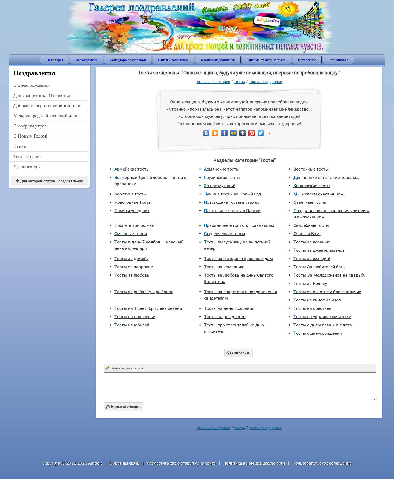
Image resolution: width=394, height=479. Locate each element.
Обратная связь (124, 463)
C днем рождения (31, 85)
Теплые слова (27, 156)
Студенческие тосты (224, 233)
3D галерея (54, 60)
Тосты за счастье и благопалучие (327, 291)
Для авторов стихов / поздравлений (49, 181)
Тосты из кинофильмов (317, 300)
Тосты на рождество (225, 316)
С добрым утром (30, 126)
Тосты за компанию (224, 266)
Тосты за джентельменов (319, 250)
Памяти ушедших (132, 210)
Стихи (20, 146)
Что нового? (338, 60)
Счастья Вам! (307, 233)
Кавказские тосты (311, 185)
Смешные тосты (130, 233)
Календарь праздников (128, 60)
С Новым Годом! (30, 136)
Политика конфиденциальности (254, 463)
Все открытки (86, 60)
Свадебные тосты (311, 225)
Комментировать (123, 407)
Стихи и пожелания (173, 60)
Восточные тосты (311, 169)
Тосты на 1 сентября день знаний (148, 308)
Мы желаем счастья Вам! (319, 194)
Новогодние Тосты (133, 202)
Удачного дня (27, 166)
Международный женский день (45, 115)
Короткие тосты (130, 194)
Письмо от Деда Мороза (266, 60)
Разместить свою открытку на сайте (181, 463)
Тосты (239, 82)
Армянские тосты (221, 169)
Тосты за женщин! (311, 258)
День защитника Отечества (41, 95)
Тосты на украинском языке (322, 316)
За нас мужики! (219, 185)
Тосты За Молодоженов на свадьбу (329, 275)
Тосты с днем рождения (317, 333)
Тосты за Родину (310, 283)
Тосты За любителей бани (319, 266)
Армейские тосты (132, 169)
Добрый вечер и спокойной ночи (47, 105)
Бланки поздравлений (218, 60)
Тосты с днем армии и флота (322, 324)
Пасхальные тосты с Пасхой (232, 210)
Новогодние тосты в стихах (231, 202)
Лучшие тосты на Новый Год (232, 194)
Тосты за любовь (131, 275)
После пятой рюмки (134, 225)
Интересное (307, 60)
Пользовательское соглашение (322, 463)
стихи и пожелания (213, 82)
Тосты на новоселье (134, 316)
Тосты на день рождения (229, 308)
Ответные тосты (309, 202)
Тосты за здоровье (265, 82)
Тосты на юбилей (131, 324)
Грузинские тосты (222, 177)
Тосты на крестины (312, 308)
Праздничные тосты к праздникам (239, 225)
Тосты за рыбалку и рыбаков (143, 291)
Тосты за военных (311, 241)
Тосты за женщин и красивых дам (238, 258)
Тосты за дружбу (131, 258)
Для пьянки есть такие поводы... (326, 177)
